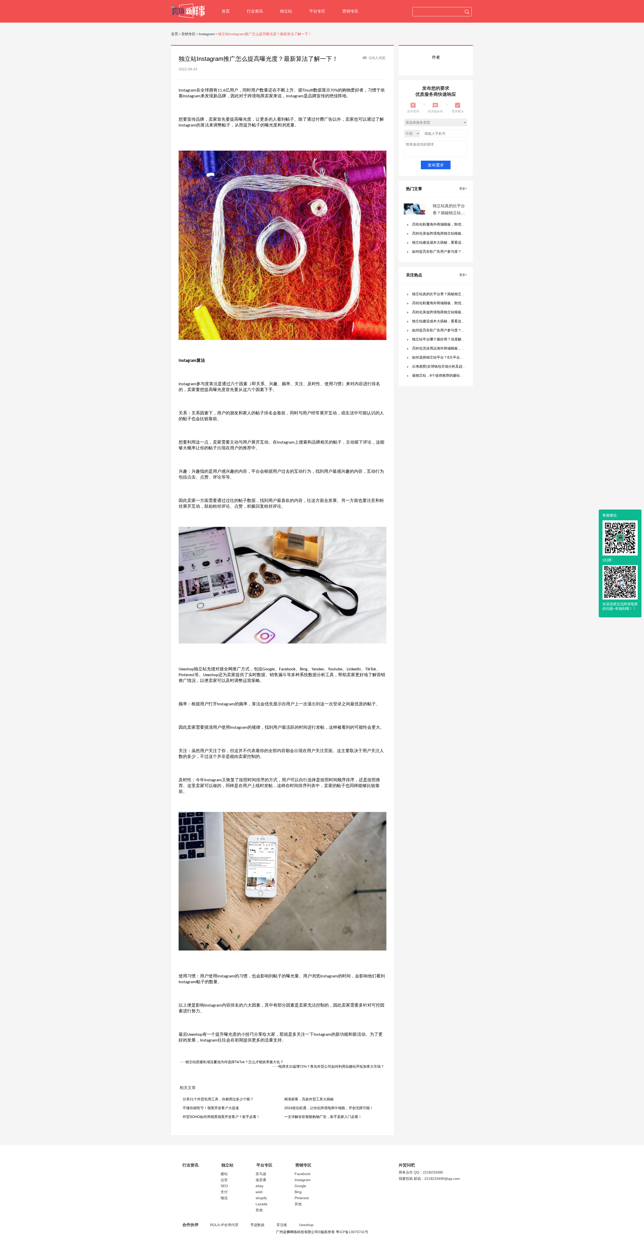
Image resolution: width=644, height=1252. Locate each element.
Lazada (261, 1204)
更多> (463, 188)
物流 (224, 1198)
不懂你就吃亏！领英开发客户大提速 (211, 1108)
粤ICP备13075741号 (352, 1232)
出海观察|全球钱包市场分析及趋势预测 (442, 366)
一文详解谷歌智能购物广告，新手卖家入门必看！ (323, 1117)
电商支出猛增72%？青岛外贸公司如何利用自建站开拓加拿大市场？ (331, 1066)
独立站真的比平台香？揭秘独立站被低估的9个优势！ (449, 213)
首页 (226, 11)
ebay (259, 1186)
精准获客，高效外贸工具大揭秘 (309, 1099)
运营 (224, 1180)
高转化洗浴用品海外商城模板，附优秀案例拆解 (449, 348)
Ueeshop (306, 1225)
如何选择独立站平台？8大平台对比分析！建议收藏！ (453, 357)
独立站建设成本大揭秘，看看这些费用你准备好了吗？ (454, 242)
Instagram (207, 34)
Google (300, 1186)
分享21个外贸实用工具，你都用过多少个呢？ (218, 1099)
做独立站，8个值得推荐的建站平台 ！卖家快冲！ (450, 375)
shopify (261, 1198)
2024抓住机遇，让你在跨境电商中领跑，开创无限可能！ (328, 1108)
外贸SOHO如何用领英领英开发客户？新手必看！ (221, 1117)
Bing (298, 1192)
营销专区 (350, 11)
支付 (224, 1192)
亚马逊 (261, 1174)
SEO (224, 1186)
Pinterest (302, 1198)
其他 (259, 1210)
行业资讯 (255, 11)
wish (259, 1192)
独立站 (286, 11)
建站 (224, 1174)
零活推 (281, 1225)
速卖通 (261, 1180)
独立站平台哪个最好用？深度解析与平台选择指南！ (452, 339)
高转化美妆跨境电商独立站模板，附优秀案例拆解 (451, 233)
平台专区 (317, 11)
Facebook (302, 1174)
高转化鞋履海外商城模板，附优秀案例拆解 (445, 224)
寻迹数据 (257, 1225)
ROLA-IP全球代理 (224, 1225)
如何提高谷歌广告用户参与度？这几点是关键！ (449, 251)
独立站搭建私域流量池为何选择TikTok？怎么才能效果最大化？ (234, 1062)
